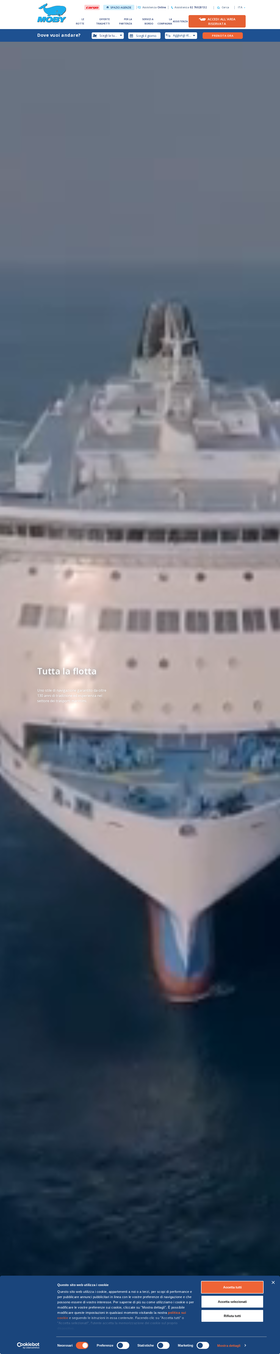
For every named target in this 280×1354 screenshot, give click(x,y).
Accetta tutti (232, 1287)
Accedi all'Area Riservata (222, 21)
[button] (240, 7)
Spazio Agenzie (120, 7)
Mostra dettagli (229, 1345)
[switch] (123, 1345)
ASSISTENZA (180, 21)
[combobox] (144, 35)
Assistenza (154, 7)
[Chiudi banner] (273, 1282)
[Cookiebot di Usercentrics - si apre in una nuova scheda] (28, 1345)
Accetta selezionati (232, 1301)
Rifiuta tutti (232, 1316)
